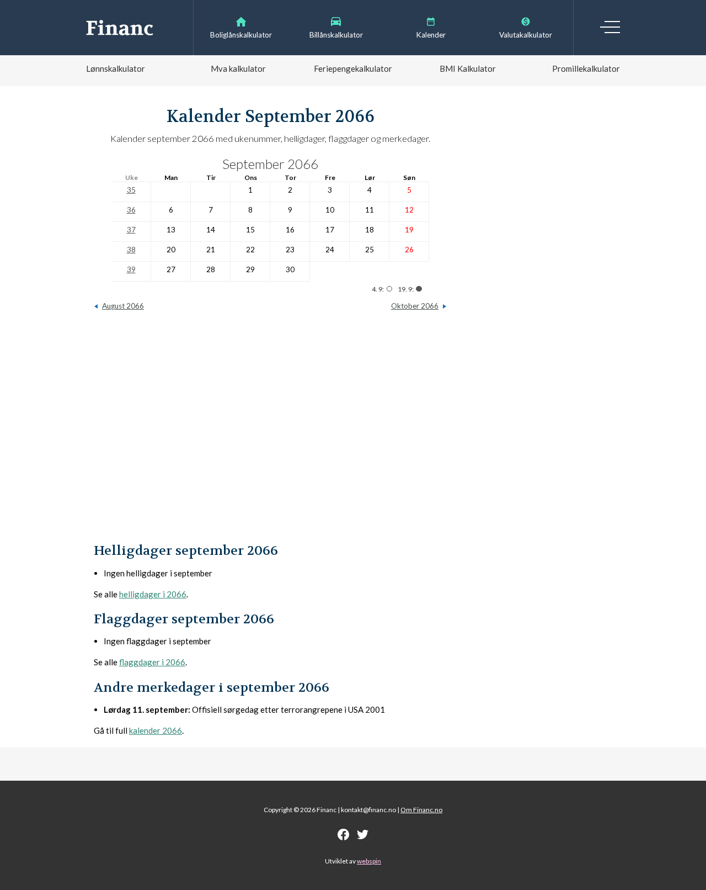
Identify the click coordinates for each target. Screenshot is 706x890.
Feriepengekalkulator (353, 68)
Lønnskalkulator (115, 68)
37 (131, 229)
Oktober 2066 (414, 305)
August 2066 (123, 305)
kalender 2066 (155, 730)
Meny (610, 27)
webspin (369, 861)
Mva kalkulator (238, 68)
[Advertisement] (270, 432)
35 (131, 190)
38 (131, 249)
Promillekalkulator (586, 68)
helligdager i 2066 (152, 594)
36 (131, 209)
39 (131, 269)
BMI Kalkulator (468, 68)
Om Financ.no (421, 810)
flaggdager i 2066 (152, 662)
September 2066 (270, 164)
